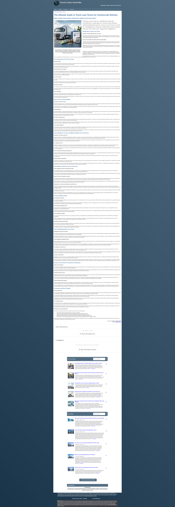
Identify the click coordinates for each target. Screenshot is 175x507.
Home (55, 9)
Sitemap (60, 9)
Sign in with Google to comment (88, 349)
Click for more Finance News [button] (88, 479)
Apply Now (72, 9)
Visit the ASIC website (111, 504)
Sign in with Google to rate (88, 333)
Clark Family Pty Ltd (96, 498)
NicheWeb (85, 498)
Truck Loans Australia (58, 11)
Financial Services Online (77, 498)
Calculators (66, 9)
